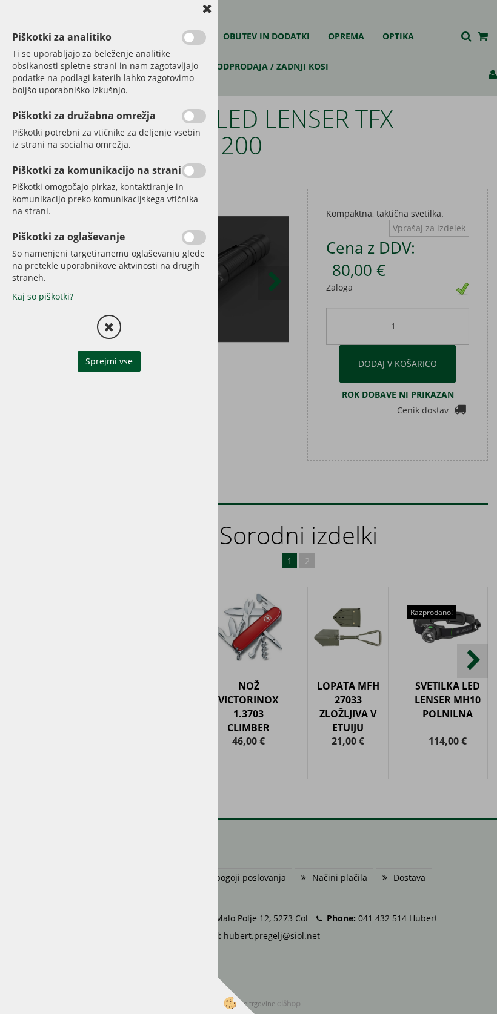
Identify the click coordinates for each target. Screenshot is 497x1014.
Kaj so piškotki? (42, 296)
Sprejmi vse (109, 361)
